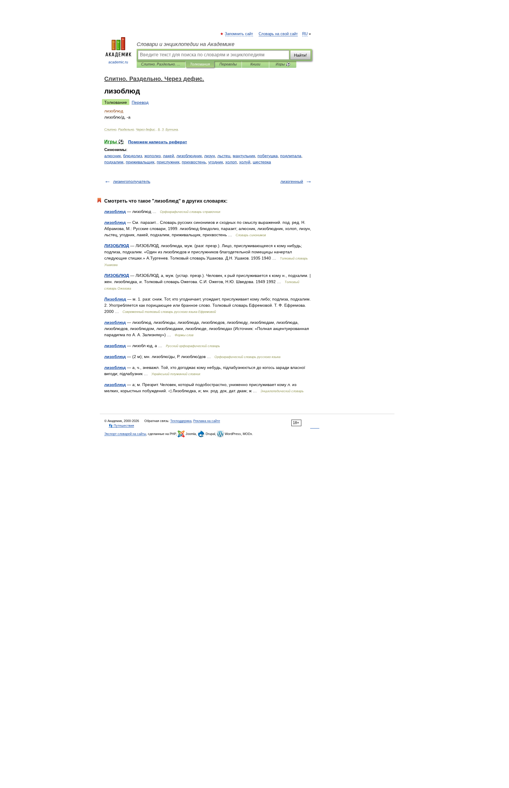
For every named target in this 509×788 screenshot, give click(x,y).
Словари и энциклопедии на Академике (185, 44)
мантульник (244, 155)
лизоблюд (115, 211)
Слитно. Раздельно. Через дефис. (161, 64)
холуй (244, 162)
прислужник (168, 162)
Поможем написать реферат (157, 141)
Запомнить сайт (239, 34)
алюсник (112, 155)
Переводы (228, 64)
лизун (209, 155)
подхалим (113, 162)
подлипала (290, 155)
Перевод (140, 102)
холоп (231, 162)
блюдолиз (132, 155)
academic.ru (118, 62)
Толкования (200, 64)
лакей (168, 155)
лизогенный (291, 181)
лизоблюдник (189, 155)
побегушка (267, 155)
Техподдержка (180, 421)
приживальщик (140, 162)
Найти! (300, 55)
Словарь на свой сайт (278, 34)
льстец (223, 155)
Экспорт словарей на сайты (125, 434)
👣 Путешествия (121, 425)
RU (305, 34)
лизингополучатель (131, 181)
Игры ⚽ (283, 64)
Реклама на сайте (206, 421)
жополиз (152, 155)
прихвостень (194, 162)
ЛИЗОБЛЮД (116, 245)
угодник (215, 162)
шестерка (262, 162)
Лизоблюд (115, 299)
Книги (255, 64)
